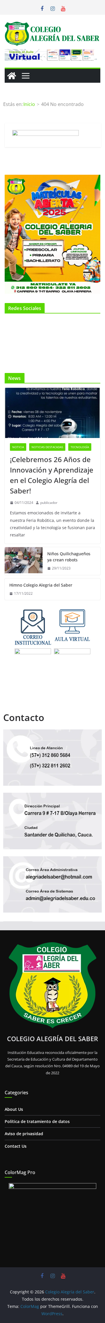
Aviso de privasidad (24, 1133)
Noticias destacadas (47, 447)
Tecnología (80, 447)
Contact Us (16, 1146)
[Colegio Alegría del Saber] (12, 76)
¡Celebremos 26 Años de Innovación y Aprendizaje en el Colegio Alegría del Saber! (51, 475)
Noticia (18, 447)
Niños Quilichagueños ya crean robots (68, 557)
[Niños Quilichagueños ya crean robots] (24, 561)
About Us (14, 1109)
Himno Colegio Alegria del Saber (40, 585)
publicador (48, 502)
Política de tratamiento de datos (37, 1121)
